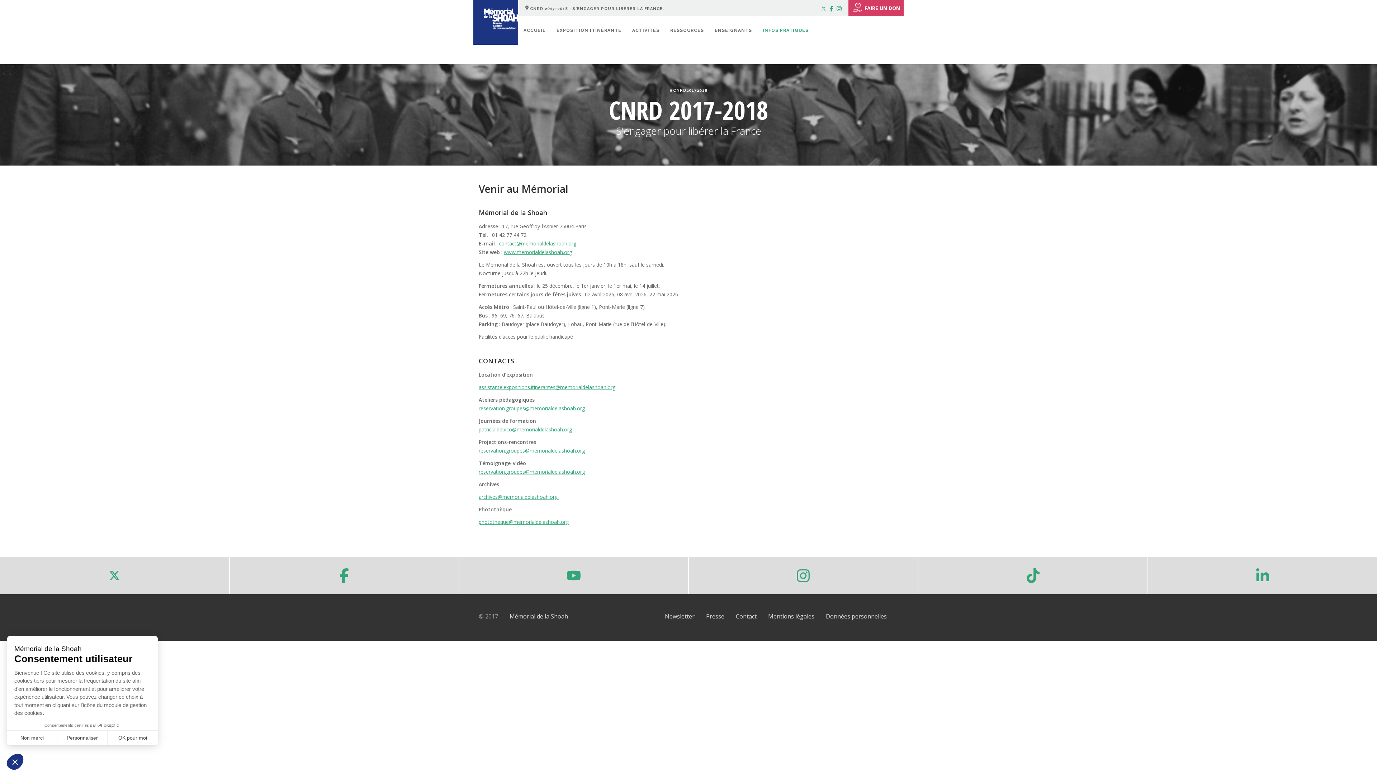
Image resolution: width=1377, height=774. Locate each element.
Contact (746, 616)
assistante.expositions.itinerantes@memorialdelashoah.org (547, 387)
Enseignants (733, 30)
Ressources (687, 30)
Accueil (535, 30)
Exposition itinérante (589, 30)
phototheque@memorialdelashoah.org (524, 522)
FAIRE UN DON (882, 8)
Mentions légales (791, 616)
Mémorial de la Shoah (539, 616)
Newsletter (680, 616)
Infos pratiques (786, 30)
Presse (715, 616)
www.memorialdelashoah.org (538, 252)
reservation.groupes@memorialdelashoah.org (532, 408)
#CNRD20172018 (688, 90)
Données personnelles (856, 616)
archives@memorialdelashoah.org (519, 496)
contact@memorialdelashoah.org (537, 243)
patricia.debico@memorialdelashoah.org (525, 429)
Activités (645, 30)
